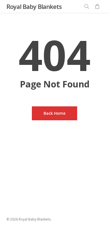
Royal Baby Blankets (34, 6)
